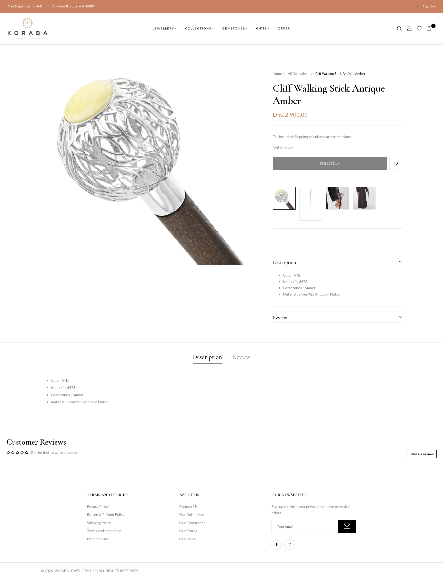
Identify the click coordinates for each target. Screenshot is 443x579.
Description (284, 262)
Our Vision (187, 539)
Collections (198, 28)
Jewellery (163, 28)
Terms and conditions (104, 530)
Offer (284, 28)
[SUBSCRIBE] (347, 526)
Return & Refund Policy (105, 514)
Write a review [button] (422, 454)
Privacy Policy (98, 506)
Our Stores (188, 530)
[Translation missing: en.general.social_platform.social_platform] (276, 544)
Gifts (261, 28)
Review (280, 318)
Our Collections (192, 514)
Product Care (97, 539)
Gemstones (233, 28)
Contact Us (188, 506)
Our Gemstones (192, 523)
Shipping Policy (99, 523)
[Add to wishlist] (395, 163)
